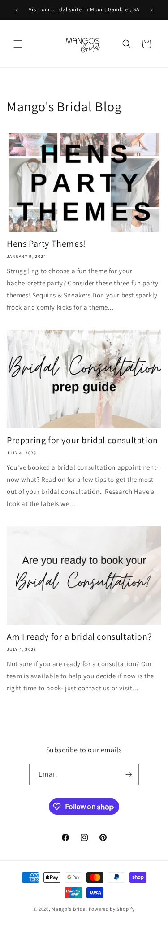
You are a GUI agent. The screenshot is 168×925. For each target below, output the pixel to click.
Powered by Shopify (112, 909)
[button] (18, 44)
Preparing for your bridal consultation (82, 440)
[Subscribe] (128, 774)
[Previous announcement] (16, 10)
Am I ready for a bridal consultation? (79, 636)
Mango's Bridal (69, 909)
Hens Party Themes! (46, 243)
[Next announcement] (151, 10)
